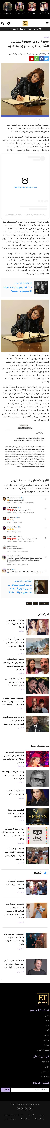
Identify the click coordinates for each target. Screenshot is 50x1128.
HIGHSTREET (27, 29)
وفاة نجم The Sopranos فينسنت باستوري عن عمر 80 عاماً (13, 775)
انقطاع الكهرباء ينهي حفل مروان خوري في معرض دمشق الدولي (14, 964)
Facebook (31, 1108)
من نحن (41, 1115)
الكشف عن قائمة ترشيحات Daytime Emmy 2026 (15, 813)
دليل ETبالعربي (43, 1050)
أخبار (47, 1016)
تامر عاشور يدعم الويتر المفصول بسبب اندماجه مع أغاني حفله (13, 720)
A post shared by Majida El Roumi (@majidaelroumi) (25, 215)
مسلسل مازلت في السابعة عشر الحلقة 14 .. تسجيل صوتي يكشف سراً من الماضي (14, 911)
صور (47, 1026)
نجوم (35, 603)
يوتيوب (19, 1108)
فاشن (46, 1045)
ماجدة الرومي (44, 603)
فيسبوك (45, 1062)
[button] (46, 58)
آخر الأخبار (12, 29)
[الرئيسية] (25, 23)
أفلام (47, 1031)
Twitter (23, 1108)
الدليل (35, 29)
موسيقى (20, 766)
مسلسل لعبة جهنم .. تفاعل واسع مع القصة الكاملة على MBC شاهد (13, 701)
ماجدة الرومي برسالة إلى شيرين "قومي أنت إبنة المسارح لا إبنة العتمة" (20, 589)
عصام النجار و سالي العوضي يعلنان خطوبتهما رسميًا (14, 682)
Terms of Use (25, 1119)
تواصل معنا (44, 1077)
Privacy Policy (39, 1119)
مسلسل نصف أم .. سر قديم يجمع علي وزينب (15, 884)
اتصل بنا (31, 1115)
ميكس (46, 37)
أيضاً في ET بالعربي (23, 283)
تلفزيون (46, 1036)
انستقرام (45, 1072)
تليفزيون (20, 709)
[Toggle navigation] (47, 23)
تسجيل (6, 1090)
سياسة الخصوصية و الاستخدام (13, 1115)
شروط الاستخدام (10, 1119)
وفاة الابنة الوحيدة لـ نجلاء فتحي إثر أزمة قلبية (14, 624)
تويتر (47, 1067)
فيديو (8, 23)
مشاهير (29, 603)
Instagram (27, 1108)
